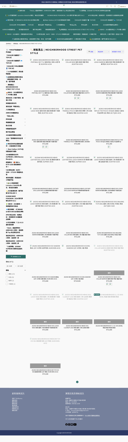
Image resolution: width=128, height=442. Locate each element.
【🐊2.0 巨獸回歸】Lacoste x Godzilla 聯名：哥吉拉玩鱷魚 (24, 15)
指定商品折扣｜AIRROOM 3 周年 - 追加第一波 (14, 236)
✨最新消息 (21, 11)
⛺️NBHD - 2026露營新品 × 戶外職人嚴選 (112, 29)
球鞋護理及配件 (50, 29)
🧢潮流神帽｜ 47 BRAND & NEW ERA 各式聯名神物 (22, 20)
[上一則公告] (11, 2)
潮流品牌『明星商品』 (45, 25)
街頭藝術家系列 (24, 29)
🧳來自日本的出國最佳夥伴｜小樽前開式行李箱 (70, 39)
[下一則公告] (116, 2)
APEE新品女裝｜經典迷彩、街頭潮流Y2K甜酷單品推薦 (105, 15)
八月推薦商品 (60, 25)
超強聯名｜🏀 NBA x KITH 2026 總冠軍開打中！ (13, 164)
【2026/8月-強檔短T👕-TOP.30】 (85, 20)
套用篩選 (16, 256)
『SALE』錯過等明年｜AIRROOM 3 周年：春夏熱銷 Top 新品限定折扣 (52, 11)
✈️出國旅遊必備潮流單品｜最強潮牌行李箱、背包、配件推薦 (31, 39)
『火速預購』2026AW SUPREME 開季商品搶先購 (94, 11)
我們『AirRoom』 (17, 398)
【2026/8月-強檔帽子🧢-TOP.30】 (111, 20)
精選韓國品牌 (10, 122)
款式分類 (95, 25)
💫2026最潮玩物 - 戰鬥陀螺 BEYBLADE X (103, 39)
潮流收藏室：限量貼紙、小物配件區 (85, 34)
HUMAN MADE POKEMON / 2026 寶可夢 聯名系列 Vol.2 (65, 15)
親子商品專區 (37, 29)
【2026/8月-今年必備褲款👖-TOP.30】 (21, 25)
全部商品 (8, 43)
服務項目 (14, 400)
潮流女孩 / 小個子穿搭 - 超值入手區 (111, 34)
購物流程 (14, 404)
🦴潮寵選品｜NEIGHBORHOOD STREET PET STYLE (76, 29)
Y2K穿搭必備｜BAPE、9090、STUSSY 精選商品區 (53, 34)
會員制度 (14, 405)
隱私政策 (14, 410)
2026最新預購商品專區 (110, 25)
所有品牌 (84, 25)
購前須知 (14, 402)
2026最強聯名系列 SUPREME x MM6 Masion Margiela (14, 156)
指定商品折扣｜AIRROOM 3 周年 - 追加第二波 (14, 242)
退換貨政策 (15, 407)
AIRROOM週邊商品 (9, 29)
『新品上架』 (73, 25)
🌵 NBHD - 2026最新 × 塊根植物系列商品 (19, 34)
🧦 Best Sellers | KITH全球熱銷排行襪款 (56, 20)
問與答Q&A (15, 409)
